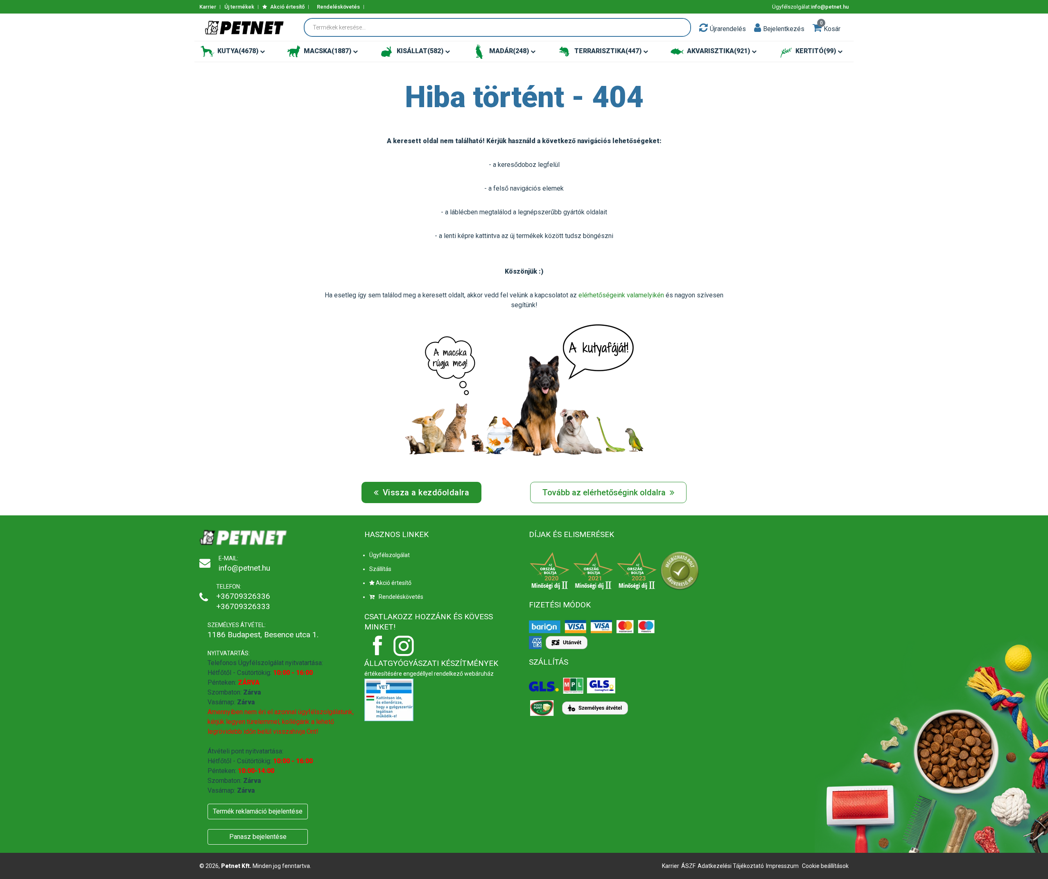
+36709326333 (243, 606)
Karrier (207, 6)
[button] (757, 27)
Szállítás (380, 569)
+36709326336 (243, 596)
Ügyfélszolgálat (389, 555)
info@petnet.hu (830, 7)
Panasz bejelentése (258, 837)
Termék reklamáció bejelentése (258, 811)
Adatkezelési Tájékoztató (731, 866)
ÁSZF (688, 866)
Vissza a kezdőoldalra (424, 492)
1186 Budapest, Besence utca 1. (263, 634)
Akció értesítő (287, 6)
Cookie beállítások (825, 866)
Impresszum (782, 866)
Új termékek (239, 6)
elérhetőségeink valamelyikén (621, 295)
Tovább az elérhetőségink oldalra (605, 492)
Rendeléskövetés (338, 6)
